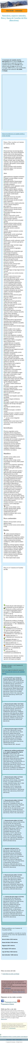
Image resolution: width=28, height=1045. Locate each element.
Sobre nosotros (19, 1039)
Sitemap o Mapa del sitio (19, 991)
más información (12, 1028)
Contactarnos (18, 10)
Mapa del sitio (10, 10)
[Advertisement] (14, 38)
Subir (14, 1039)
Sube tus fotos (4, 1019)
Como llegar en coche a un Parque (10, 973)
